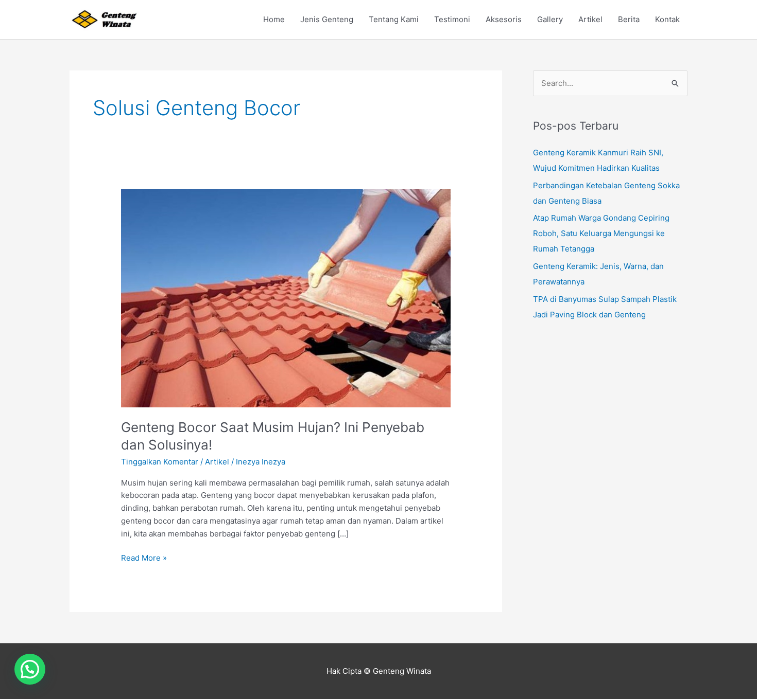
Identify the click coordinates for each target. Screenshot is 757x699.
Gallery (550, 19)
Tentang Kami (394, 19)
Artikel (590, 19)
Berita (629, 19)
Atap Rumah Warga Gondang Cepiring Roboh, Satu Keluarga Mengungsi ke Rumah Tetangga (601, 233)
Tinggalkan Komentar (159, 462)
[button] (29, 669)
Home (274, 19)
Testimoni (452, 19)
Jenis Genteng (326, 19)
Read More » (144, 557)
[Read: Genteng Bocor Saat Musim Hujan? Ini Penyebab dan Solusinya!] (286, 297)
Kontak (667, 19)
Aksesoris (504, 19)
